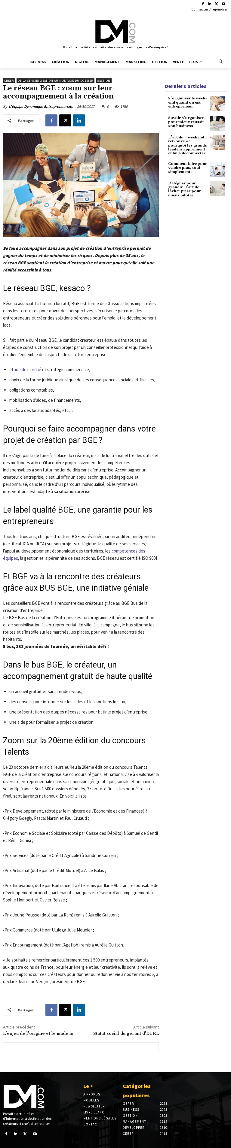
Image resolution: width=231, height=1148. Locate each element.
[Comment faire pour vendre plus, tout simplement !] (217, 169)
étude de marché (25, 369)
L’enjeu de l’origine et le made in (38, 1033)
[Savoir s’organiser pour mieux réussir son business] (217, 123)
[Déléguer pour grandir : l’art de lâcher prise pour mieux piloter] (217, 188)
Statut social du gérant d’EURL (126, 1033)
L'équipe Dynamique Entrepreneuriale (41, 106)
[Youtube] (223, 4)
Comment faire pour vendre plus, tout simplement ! (187, 168)
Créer (9, 81)
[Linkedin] (209, 4)
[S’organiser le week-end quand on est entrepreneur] (217, 103)
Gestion (103, 81)
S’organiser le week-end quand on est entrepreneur (187, 102)
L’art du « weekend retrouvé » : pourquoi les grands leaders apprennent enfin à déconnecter (187, 145)
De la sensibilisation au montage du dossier (55, 81)
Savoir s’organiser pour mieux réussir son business (186, 122)
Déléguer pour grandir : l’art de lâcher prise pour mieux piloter (184, 189)
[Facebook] (202, 4)
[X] (216, 4)
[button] (221, 62)
